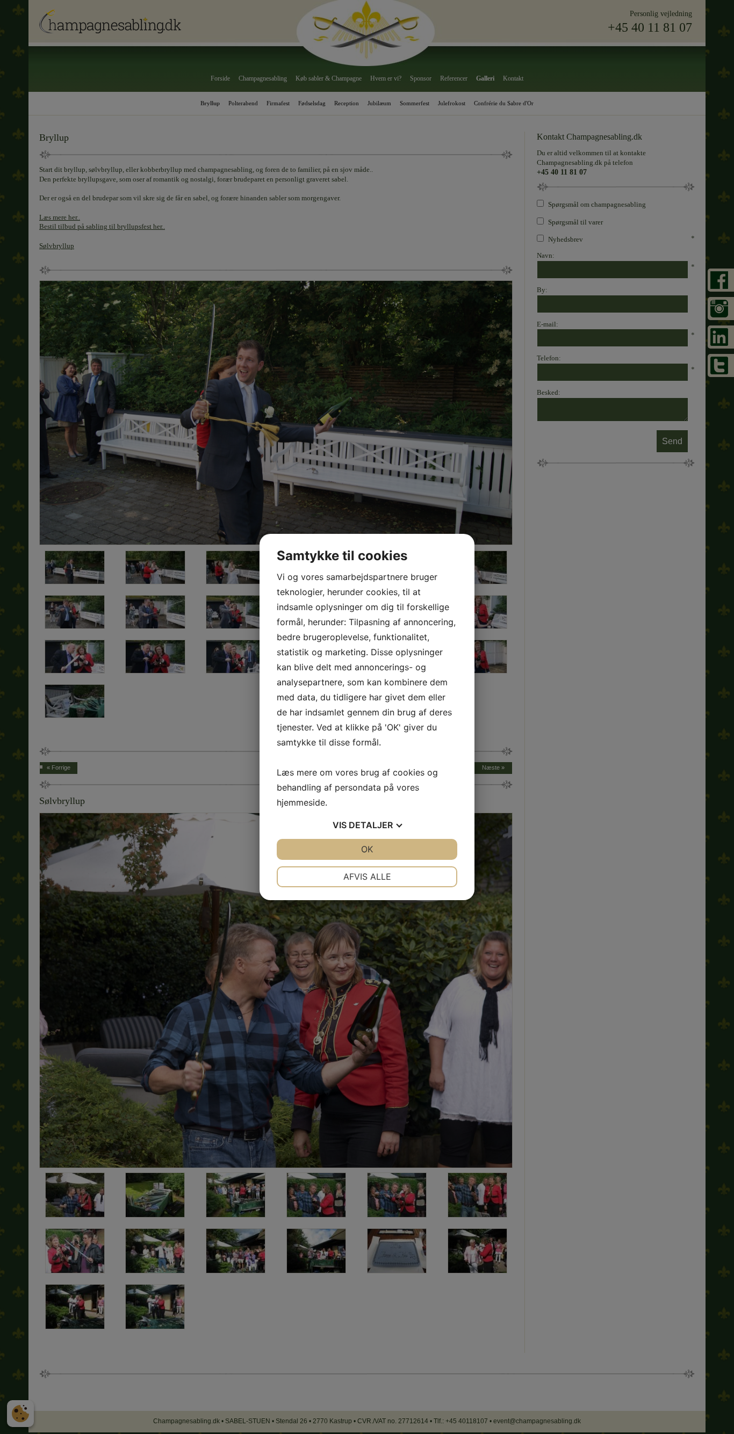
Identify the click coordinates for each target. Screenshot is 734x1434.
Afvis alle (367, 876)
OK (367, 849)
